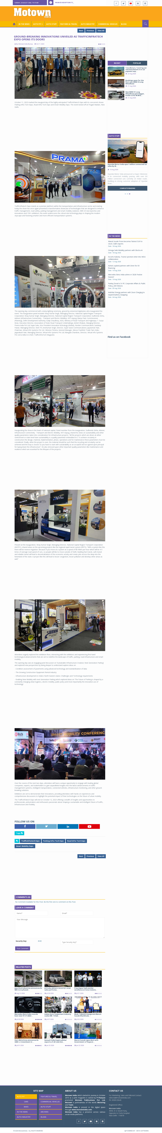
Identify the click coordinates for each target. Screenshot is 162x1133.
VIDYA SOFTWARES (142, 1131)
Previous (90, 30)
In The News (114, 236)
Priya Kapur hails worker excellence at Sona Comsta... (85, 989)
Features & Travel (68, 24)
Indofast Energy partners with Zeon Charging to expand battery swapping (126, 293)
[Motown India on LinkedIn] (145, 3)
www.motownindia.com (82, 1109)
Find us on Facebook (119, 336)
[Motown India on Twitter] (123, 3)
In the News (24, 24)
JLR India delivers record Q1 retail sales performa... (57, 989)
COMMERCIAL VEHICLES (107, 24)
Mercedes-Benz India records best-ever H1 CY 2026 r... (26, 1015)
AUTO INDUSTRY (88, 24)
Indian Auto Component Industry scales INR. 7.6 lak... (57, 1015)
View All (101, 30)
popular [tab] (137, 63)
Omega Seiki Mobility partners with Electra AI (125, 250)
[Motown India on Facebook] (116, 3)
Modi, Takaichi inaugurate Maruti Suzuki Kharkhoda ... (87, 1015)
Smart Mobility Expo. (25, 846)
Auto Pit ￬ (38, 24)
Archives (44, 1112)
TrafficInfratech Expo (30, 841)
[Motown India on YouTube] (131, 3)
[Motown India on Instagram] (138, 3)
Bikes (26, 1107)
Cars (26, 1101)
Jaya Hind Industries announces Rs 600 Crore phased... (28, 989)
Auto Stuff (51, 24)
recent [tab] (117, 63)
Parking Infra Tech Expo (53, 841)
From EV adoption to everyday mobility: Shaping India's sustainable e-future (88, 2)
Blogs (124, 24)
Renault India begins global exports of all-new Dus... (55, 1041)
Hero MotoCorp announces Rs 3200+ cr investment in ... (26, 1041)
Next (81, 30)
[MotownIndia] (34, 12)
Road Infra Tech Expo (76, 841)
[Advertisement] (105, 13)
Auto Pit (21, 1096)
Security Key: (21, 941)
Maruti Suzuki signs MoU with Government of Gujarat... (86, 1041)
